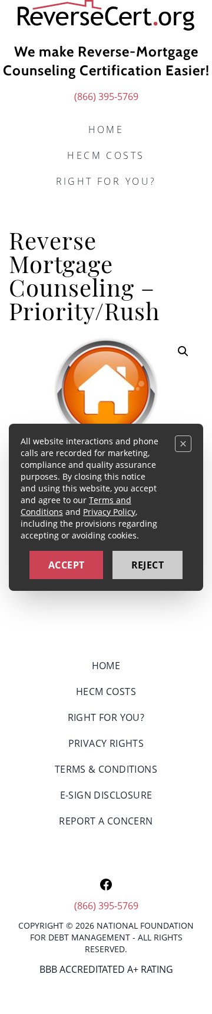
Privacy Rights (106, 743)
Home (106, 129)
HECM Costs (105, 155)
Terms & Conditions (106, 769)
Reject (147, 564)
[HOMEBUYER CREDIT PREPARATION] (106, 15)
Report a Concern (106, 820)
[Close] (183, 443)
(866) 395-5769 (106, 96)
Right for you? (106, 181)
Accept (66, 564)
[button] (183, 351)
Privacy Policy (109, 511)
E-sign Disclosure (106, 795)
